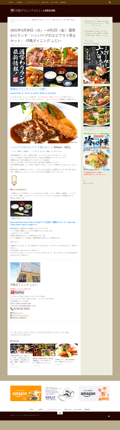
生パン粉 (62, 19)
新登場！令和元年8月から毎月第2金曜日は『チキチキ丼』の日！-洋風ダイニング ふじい (43, 361)
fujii (13, 45)
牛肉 (57, 19)
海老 (54, 19)
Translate (96, 43)
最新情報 (34, 19)
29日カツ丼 (45, 2)
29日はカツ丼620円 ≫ (19, 317)
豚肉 (68, 19)
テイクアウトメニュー (32, 2)
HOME (11, 2)
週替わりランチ (27, 334)
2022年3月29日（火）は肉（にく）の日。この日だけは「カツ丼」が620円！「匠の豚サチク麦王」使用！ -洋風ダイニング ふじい (20, 360)
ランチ (62, 332)
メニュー (57, 332)
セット (19, 19)
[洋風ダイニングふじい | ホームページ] (32, 10)
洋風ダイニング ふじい (16, 334)
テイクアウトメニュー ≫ (20, 315)
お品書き (19, 2)
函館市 (67, 332)
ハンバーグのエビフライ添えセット (44, 332)
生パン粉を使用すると (19, 189)
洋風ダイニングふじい (45, 19)
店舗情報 (62, 2)
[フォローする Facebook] (109, 416)
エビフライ (20, 332)
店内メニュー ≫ (17, 313)
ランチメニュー (26, 19)
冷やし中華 (54, 2)
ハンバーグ (32, 332)
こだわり (13, 19)
